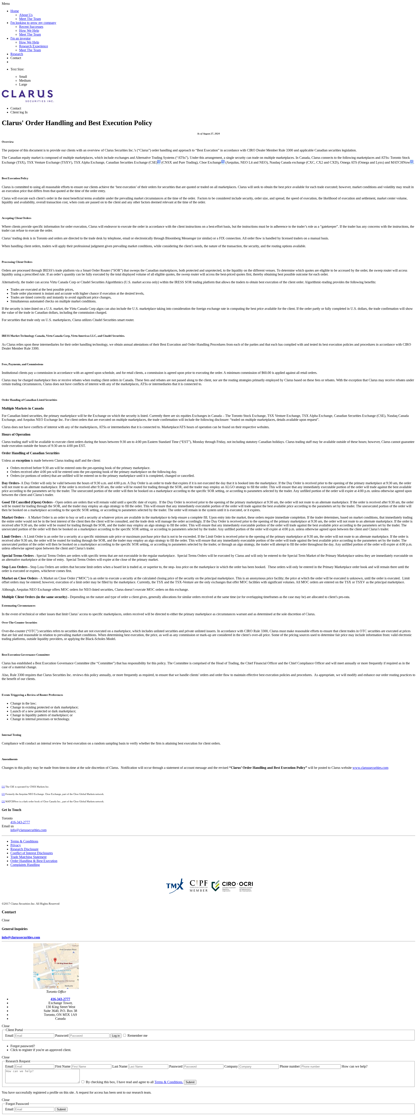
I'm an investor (20, 38)
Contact (15, 58)
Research (16, 54)
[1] (159, 161)
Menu (6, 3)
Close (6, 920)
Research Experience (33, 46)
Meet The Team (30, 19)
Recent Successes (31, 26)
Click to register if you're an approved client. (40, 1050)
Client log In (19, 112)
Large (23, 84)
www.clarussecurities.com (370, 767)
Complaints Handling (25, 865)
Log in (116, 1035)
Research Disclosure (24, 849)
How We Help (29, 30)
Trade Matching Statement (28, 857)
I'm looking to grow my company (33, 23)
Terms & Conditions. (168, 1082)
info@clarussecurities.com (28, 830)
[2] (223, 161)
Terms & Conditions (24, 841)
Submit (190, 1082)
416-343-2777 (20, 822)
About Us (26, 15)
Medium (25, 80)
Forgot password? (22, 1046)
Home (14, 11)
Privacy (15, 845)
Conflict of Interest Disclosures (31, 853)
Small (23, 76)
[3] (411, 161)
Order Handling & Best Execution (33, 861)
